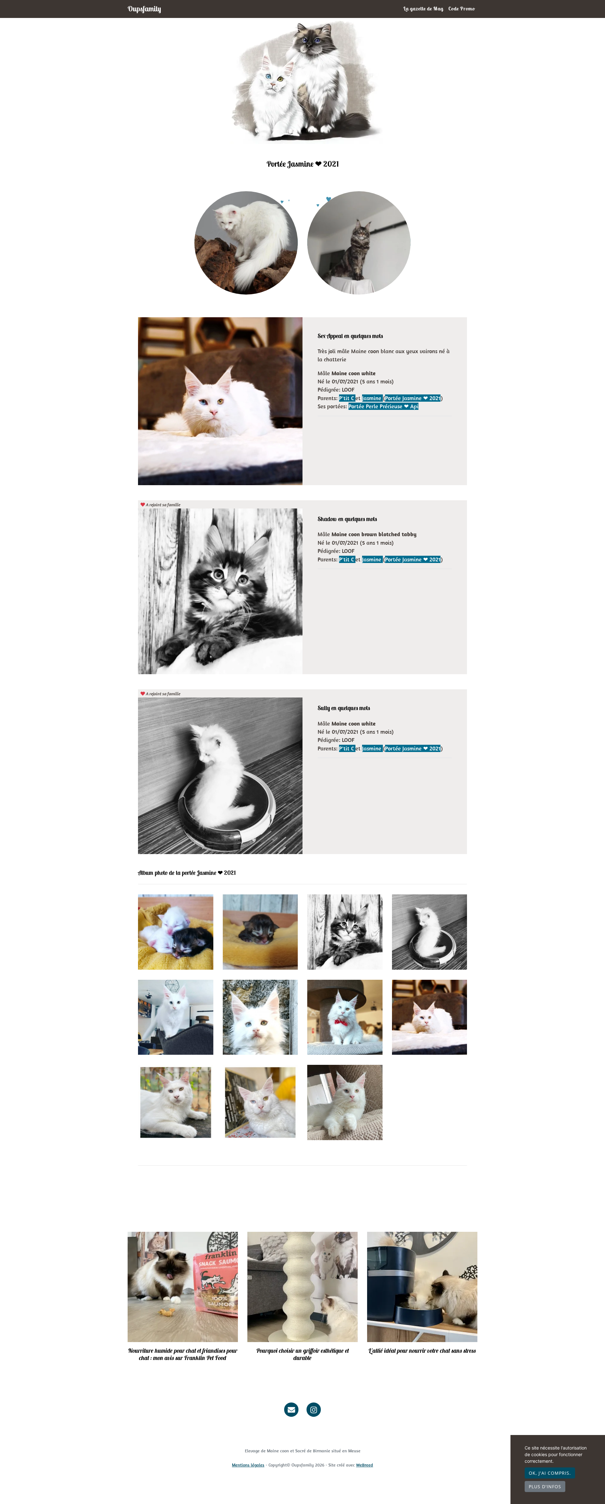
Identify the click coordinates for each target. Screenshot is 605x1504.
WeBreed (364, 1465)
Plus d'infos (545, 1487)
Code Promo (461, 8)
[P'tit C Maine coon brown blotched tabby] (359, 242)
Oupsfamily (144, 8)
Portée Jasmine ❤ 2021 (413, 398)
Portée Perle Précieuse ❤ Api (383, 406)
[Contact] (291, 1409)
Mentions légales (248, 1465)
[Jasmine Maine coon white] (246, 242)
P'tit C (347, 398)
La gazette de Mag (423, 8)
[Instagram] (314, 1409)
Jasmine (372, 398)
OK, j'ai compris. (550, 1473)
